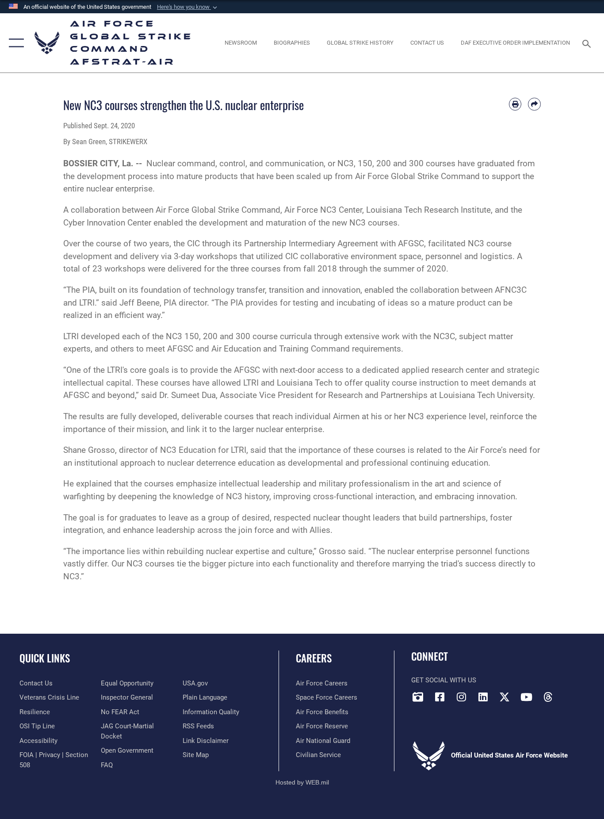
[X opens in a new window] (504, 697)
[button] (188, 7)
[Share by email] (534, 104)
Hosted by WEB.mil (302, 782)
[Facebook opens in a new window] (439, 697)
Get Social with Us (443, 680)
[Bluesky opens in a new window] (569, 694)
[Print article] (515, 104)
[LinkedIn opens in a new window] (482, 697)
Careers (314, 658)
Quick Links (44, 658)
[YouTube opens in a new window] (526, 697)
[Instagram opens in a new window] (461, 697)
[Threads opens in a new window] (547, 697)
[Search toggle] (588, 43)
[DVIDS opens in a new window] (417, 697)
